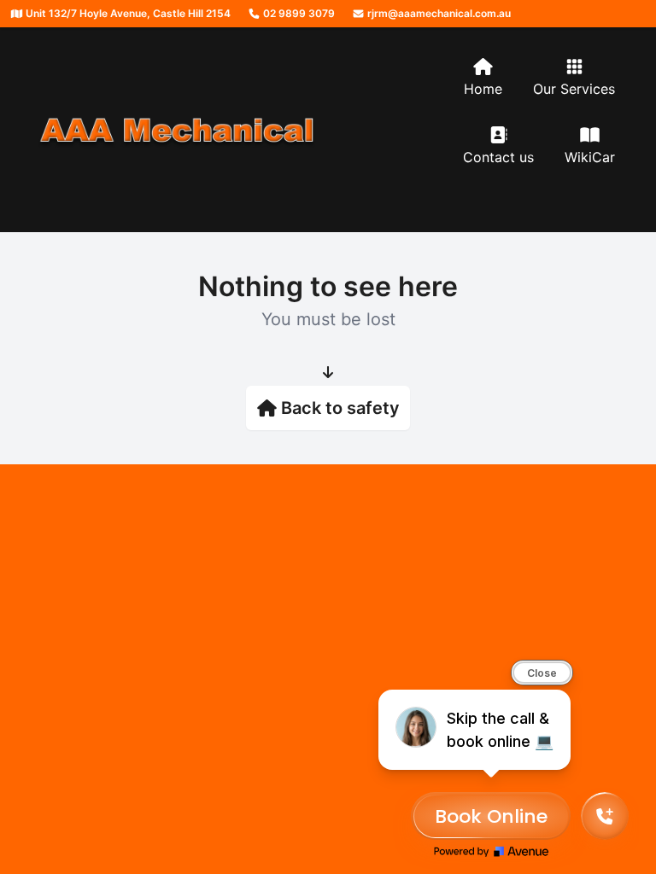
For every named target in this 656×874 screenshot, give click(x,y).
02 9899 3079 (298, 13)
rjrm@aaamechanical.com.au (438, 13)
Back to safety (340, 408)
